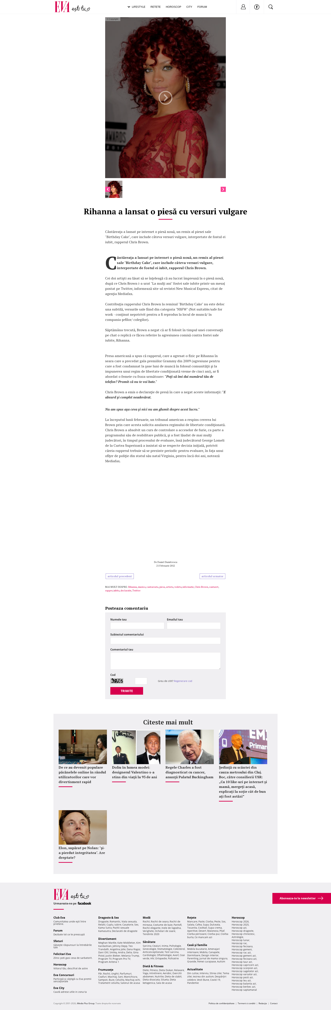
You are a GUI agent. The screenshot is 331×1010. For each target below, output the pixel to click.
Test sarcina (172, 952)
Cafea (198, 924)
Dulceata (215, 924)
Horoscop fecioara (242, 946)
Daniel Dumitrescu (167, 562)
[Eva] (64, 4)
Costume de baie (163, 924)
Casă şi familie (197, 945)
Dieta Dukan (166, 970)
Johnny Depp (120, 946)
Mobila (204, 952)
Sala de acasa (164, 982)
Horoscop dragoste (242, 930)
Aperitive (192, 930)
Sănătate (149, 942)
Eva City (58, 988)
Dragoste (103, 921)
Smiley (113, 952)
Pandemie (193, 982)
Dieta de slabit (173, 976)
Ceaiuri (156, 945)
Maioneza (212, 930)
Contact (274, 1003)
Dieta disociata (151, 979)
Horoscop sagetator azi (245, 971)
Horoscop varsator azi (244, 974)
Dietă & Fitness (153, 966)
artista (169, 586)
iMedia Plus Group (85, 1003)
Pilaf (221, 930)
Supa (206, 924)
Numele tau (118, 619)
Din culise (193, 973)
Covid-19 (215, 979)
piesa (162, 586)
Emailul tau (175, 619)
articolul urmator (212, 576)
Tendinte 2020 (151, 934)
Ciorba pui (214, 934)
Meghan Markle (107, 942)
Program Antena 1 (108, 961)
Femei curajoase (206, 961)
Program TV (105, 958)
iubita (116, 590)
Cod (113, 675)
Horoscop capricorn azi (245, 965)
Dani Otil (103, 952)
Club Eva (59, 917)
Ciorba (209, 921)
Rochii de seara (160, 921)
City (189, 6)
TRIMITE (127, 691)
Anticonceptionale (153, 952)
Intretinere (155, 973)
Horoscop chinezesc (243, 934)
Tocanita (192, 927)
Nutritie (159, 976)
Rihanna (132, 586)
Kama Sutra (105, 927)
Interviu (204, 973)
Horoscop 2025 (240, 924)
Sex (136, 924)
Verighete (148, 931)
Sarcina (147, 945)
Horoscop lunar (240, 940)
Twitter (136, 590)
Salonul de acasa (130, 982)
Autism (221, 961)
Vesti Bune (203, 979)
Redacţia (263, 1003)
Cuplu (110, 924)
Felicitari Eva (62, 954)
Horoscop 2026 (240, 921)
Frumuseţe (105, 970)
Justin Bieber (113, 955)
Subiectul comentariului (127, 634)
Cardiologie (149, 955)
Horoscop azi (239, 927)
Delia (129, 952)
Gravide (191, 961)
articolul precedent (120, 576)
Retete (156, 6)
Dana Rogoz (133, 949)
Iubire (117, 924)
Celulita (120, 979)
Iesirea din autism (203, 976)
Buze (111, 979)
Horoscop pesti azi (242, 977)
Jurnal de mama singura (213, 958)
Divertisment (107, 939)
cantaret (213, 586)
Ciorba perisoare (197, 934)
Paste (201, 921)
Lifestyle (138, 6)
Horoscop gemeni (242, 949)
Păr (100, 973)
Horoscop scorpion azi (244, 968)
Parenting (192, 958)
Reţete (191, 917)
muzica (142, 586)
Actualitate (195, 969)
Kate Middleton (126, 942)
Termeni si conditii (246, 1003)
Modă (147, 917)
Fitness (154, 970)
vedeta (178, 586)
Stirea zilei (216, 973)
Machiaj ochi (132, 979)
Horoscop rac (239, 943)
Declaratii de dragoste (124, 931)
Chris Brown (201, 586)
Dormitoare (193, 955)
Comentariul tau (121, 649)
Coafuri (102, 976)
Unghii (115, 973)
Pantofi (178, 924)
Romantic (115, 921)
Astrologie (237, 937)
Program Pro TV (121, 958)
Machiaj (112, 976)
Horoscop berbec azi (243, 986)
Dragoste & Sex (108, 917)
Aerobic (167, 973)
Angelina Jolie (118, 949)
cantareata (152, 586)
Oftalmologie (164, 955)
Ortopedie (161, 958)
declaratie (126, 590)
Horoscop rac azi (241, 952)
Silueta (165, 979)
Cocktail (202, 927)
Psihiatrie (173, 958)
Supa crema (215, 927)
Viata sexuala (129, 921)
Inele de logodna (171, 927)
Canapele (214, 952)
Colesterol (179, 949)
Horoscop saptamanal (244, 989)
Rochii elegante (152, 927)
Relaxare (179, 970)
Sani (120, 976)
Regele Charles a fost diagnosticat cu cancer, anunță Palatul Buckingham (189, 772)
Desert (202, 930)
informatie (188, 586)
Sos (223, 921)
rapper (109, 590)
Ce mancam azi (203, 937)
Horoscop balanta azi (244, 983)
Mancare (192, 921)
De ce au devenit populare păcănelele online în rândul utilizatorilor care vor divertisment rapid (82, 774)
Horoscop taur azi (242, 961)
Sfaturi (58, 941)
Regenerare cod (183, 681)
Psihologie (175, 945)
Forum (202, 6)
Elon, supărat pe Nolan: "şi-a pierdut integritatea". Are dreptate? (82, 853)
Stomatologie (164, 949)
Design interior (210, 955)
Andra (121, 952)
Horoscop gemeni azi (244, 955)
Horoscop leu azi (241, 980)
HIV (152, 958)
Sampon (103, 979)
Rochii (106, 973)
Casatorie (127, 924)
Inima (165, 945)
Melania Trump (130, 955)
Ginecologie (149, 949)
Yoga (145, 973)
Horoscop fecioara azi (244, 958)
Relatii (102, 924)
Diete (146, 970)
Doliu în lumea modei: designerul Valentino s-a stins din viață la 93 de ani (134, 772)
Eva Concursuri (63, 975)
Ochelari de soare (165, 931)
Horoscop (173, 6)
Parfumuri (126, 973)
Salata (190, 924)
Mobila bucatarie (197, 949)
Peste (217, 921)
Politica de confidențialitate (221, 1003)
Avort (176, 955)
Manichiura (130, 976)
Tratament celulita (108, 982)
